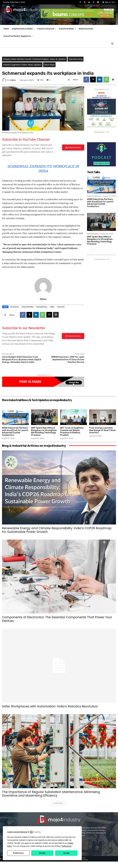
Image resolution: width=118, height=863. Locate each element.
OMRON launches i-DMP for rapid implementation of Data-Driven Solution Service (67, 359)
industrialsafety (27, 307)
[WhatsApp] (106, 79)
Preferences (18, 853)
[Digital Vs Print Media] (43, 386)
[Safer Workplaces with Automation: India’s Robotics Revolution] (59, 666)
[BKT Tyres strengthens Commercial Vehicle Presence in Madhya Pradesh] (73, 417)
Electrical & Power (94, 196)
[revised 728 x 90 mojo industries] (77, 17)
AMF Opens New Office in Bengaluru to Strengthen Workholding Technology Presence (100, 240)
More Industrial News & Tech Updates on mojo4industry (37, 400)
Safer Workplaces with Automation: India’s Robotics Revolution (50, 706)
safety (52, 307)
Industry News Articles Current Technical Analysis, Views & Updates (34, 59)
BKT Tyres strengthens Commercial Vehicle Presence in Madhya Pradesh (72, 431)
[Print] (56, 315)
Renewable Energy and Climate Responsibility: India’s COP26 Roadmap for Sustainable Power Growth (57, 530)
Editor (13, 80)
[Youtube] (98, 2)
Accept (66, 853)
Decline (42, 853)
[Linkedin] (89, 2)
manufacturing (41, 307)
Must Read (49, 64)
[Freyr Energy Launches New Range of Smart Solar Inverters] (102, 417)
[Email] (49, 315)
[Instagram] (84, 2)
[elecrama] (101, 126)
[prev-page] (89, 250)
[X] (93, 2)
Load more (58, 803)
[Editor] (4, 80)
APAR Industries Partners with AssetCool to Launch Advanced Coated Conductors (100, 203)
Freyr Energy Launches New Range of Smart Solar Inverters (102, 430)
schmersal (60, 307)
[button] (112, 43)
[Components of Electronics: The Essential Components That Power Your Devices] (59, 577)
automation (14, 307)
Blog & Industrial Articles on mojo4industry (34, 446)
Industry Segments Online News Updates (22, 64)
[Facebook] (80, 2)
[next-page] (93, 250)
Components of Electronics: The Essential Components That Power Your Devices (57, 619)
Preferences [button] (66, 846)
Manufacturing (75, 59)
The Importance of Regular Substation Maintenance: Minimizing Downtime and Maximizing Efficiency (51, 794)
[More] (113, 79)
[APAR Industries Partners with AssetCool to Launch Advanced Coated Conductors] (101, 184)
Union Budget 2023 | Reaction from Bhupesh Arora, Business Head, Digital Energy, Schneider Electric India (21, 359)
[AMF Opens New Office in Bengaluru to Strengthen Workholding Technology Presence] (101, 222)
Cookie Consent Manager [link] (17, 832)
